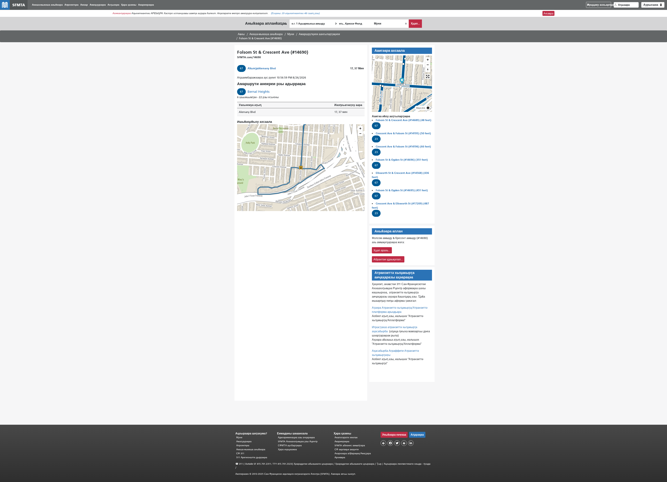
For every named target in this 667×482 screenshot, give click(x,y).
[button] (652, 5)
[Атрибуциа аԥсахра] (428, 108)
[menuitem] (47, 5)
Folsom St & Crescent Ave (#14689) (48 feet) (403, 120)
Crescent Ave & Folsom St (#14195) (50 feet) (403, 133)
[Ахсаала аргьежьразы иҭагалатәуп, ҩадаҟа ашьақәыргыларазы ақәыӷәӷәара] (427, 69)
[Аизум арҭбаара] (427, 59)
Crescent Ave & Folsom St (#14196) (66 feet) (403, 146)
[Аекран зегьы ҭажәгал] (427, 76)
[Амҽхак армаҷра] (427, 64)
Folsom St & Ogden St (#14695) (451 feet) (402, 190)
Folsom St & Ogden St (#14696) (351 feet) (402, 159)
